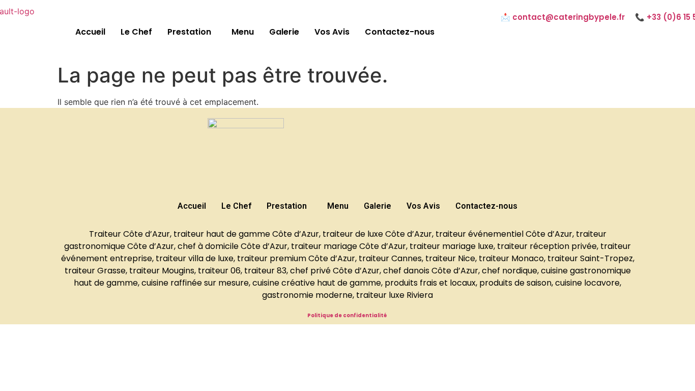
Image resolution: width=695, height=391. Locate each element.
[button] (192, 32)
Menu (242, 32)
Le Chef (136, 32)
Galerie (284, 32)
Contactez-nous (400, 32)
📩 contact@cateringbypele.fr (563, 17)
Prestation (189, 32)
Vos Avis (332, 32)
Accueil (90, 32)
